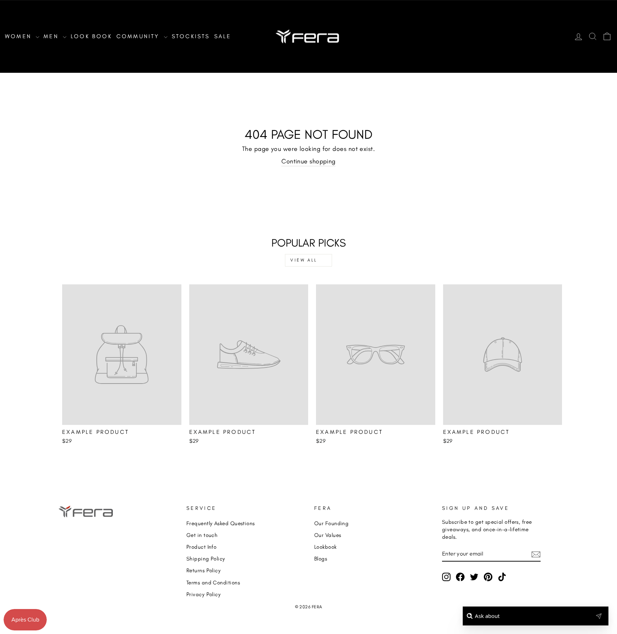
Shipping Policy (205, 558)
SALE (222, 36)
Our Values (327, 535)
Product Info (201, 546)
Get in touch (201, 535)
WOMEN (19, 36)
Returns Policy (203, 570)
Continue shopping (308, 161)
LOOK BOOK (91, 36)
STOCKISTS (191, 36)
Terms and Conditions (213, 582)
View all (303, 260)
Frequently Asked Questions (220, 523)
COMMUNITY (139, 36)
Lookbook (325, 546)
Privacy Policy (203, 594)
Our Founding (331, 523)
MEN (52, 36)
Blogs (320, 558)
